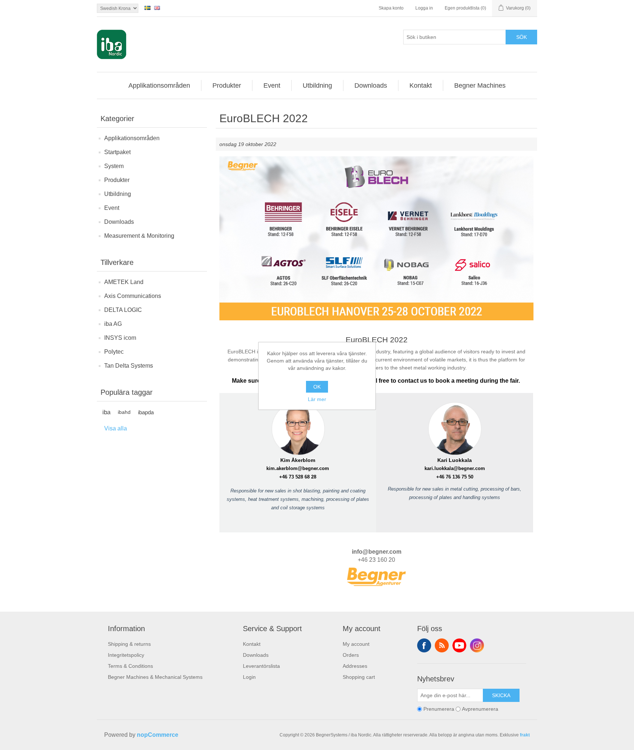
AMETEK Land (123, 282)
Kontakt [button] (420, 85)
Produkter (117, 180)
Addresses (355, 666)
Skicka (501, 695)
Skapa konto (391, 8)
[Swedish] (147, 8)
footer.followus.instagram (477, 645)
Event (111, 208)
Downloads (119, 222)
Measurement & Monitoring (139, 236)
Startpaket (117, 152)
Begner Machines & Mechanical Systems (155, 677)
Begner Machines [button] (480, 85)
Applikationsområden (132, 138)
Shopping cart (359, 677)
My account (356, 644)
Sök (521, 37)
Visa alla (115, 428)
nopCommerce (157, 735)
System (114, 166)
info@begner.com (376, 552)
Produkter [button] (226, 85)
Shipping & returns (129, 644)
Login (249, 677)
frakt (525, 735)
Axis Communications (132, 296)
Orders (351, 655)
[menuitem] (159, 85)
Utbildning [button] (317, 85)
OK (317, 387)
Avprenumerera (480, 709)
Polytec (114, 352)
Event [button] (271, 85)
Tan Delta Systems (128, 366)
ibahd (124, 412)
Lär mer (317, 399)
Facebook (424, 645)
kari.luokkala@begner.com (455, 468)
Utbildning (117, 194)
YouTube (459, 645)
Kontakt (251, 644)
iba (106, 412)
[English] (157, 8)
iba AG (113, 324)
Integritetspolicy (126, 655)
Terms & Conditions (130, 666)
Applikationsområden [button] (159, 85)
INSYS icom (120, 338)
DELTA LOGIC (123, 310)
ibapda (146, 412)
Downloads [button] (370, 85)
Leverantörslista (261, 666)
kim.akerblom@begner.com (297, 468)
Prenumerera (438, 709)
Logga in (424, 8)
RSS (442, 645)
